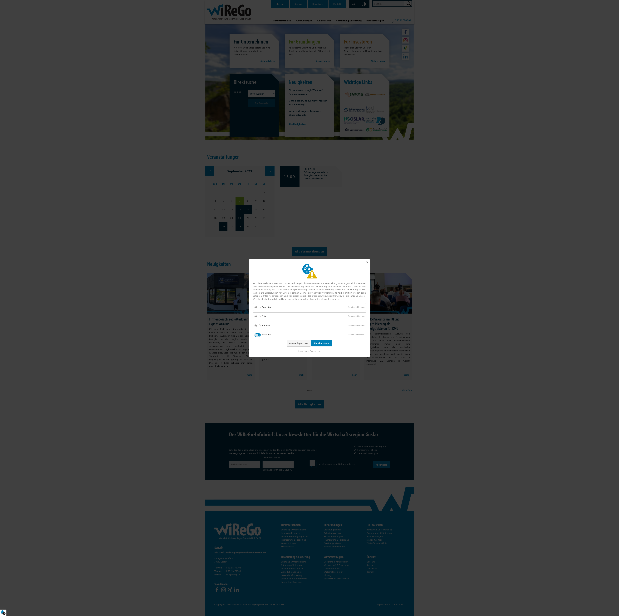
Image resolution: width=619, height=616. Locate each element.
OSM (264, 316)
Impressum (303, 351)
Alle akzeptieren (322, 343)
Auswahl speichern (298, 343)
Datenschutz (315, 351)
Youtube (266, 325)
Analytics (266, 307)
